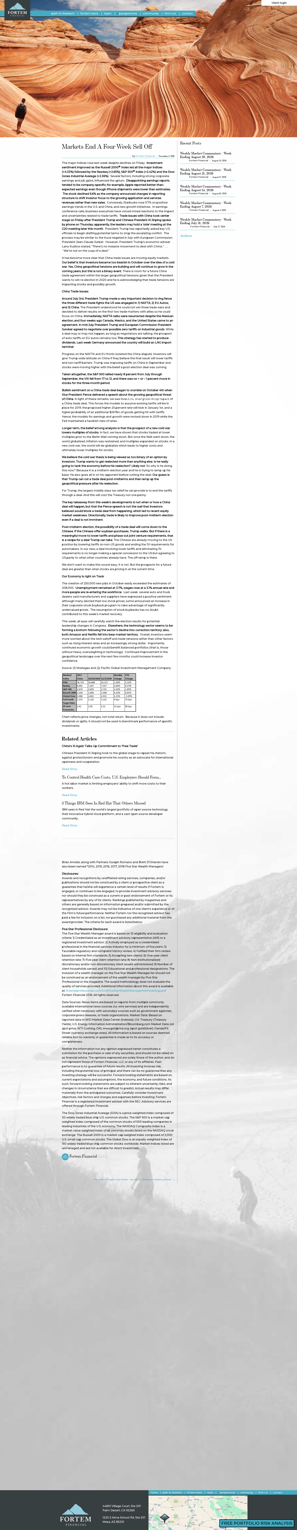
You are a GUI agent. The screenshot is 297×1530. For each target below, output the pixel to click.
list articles (135, 1179)
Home (154, 1492)
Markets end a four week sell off (107, 146)
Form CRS (170, 13)
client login (279, 2)
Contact (187, 13)
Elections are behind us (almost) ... (158, 1179)
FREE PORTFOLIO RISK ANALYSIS (256, 1523)
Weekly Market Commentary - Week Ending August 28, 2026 (206, 155)
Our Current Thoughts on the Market (111, 1179)
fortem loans (89, 13)
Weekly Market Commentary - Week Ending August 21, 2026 (206, 171)
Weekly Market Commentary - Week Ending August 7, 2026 (206, 204)
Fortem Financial (145, 156)
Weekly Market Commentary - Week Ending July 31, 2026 (206, 221)
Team (108, 13)
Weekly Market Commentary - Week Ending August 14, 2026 (206, 188)
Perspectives (128, 13)
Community (151, 13)
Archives (186, 235)
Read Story (69, 769)
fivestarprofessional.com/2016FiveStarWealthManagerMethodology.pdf (116, 990)
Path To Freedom (63, 13)
